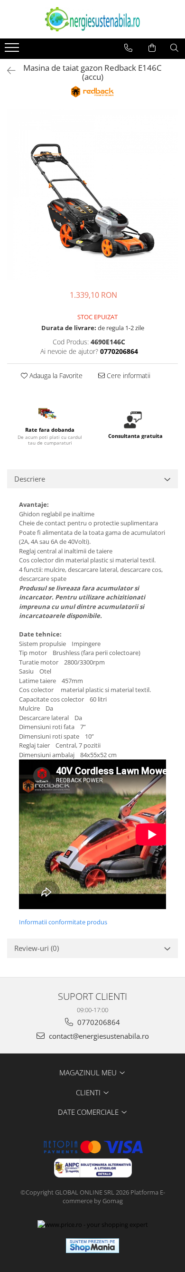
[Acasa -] (92, 19)
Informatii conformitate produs (63, 922)
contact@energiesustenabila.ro (98, 1036)
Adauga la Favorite (55, 375)
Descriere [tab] (29, 479)
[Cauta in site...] (174, 47)
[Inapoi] (7, 70)
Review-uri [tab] (36, 948)
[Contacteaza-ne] (128, 47)
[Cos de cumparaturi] (152, 47)
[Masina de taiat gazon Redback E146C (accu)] (92, 194)
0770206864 (97, 1022)
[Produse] (13, 50)
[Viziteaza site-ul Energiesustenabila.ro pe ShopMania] (92, 1245)
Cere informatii (127, 375)
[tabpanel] (92, 194)
